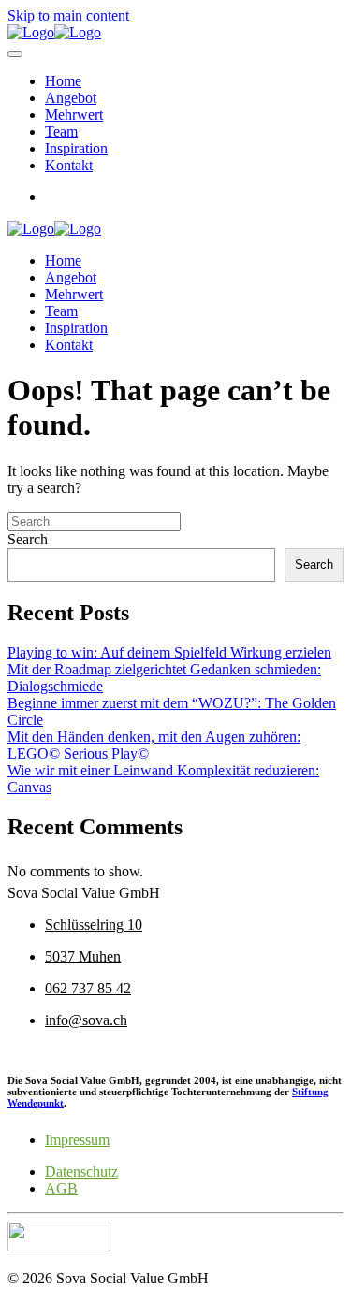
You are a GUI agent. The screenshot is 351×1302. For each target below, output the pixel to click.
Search (27, 539)
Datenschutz (81, 1171)
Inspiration (76, 148)
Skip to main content (68, 15)
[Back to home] (54, 32)
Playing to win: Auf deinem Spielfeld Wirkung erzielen (169, 652)
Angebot (70, 98)
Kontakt (69, 165)
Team (61, 131)
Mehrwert (74, 115)
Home (63, 81)
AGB (61, 1188)
